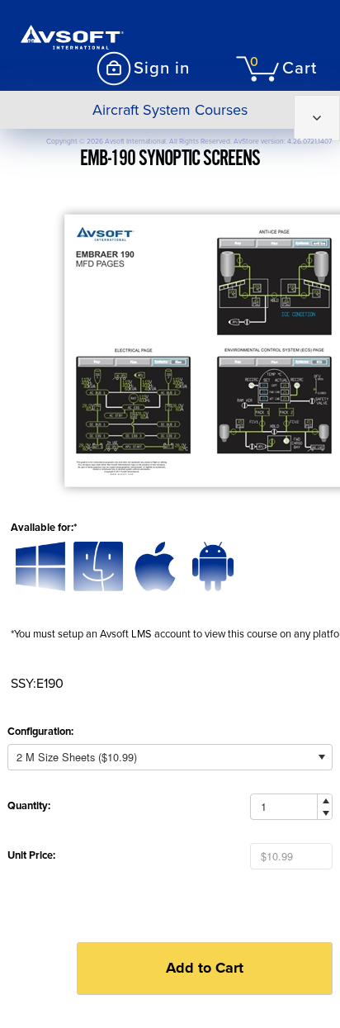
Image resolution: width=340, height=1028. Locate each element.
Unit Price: (31, 855)
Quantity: (28, 805)
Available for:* (44, 527)
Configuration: (40, 731)
